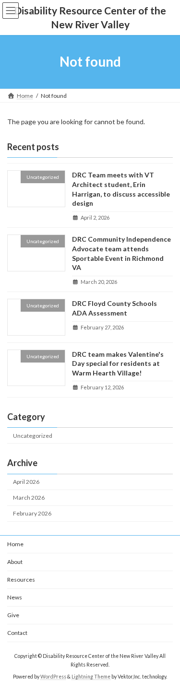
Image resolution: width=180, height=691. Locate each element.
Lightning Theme (91, 676)
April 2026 (26, 481)
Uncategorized (32, 435)
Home (15, 544)
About (15, 561)
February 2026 (32, 513)
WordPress (53, 676)
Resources (21, 579)
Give (13, 615)
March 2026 (29, 497)
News (14, 597)
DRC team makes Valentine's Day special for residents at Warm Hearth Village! (118, 363)
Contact (17, 632)
